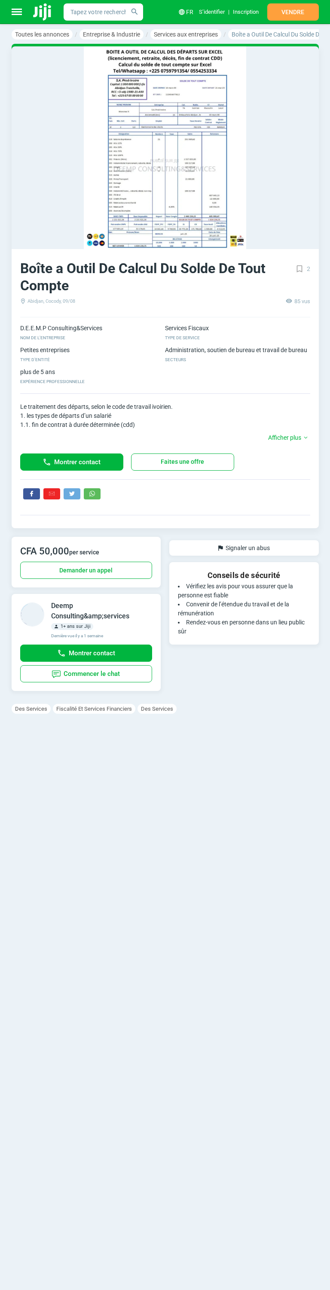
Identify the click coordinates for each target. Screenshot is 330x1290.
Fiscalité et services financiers (94, 709)
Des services (31, 709)
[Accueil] (43, 12)
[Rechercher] (134, 12)
